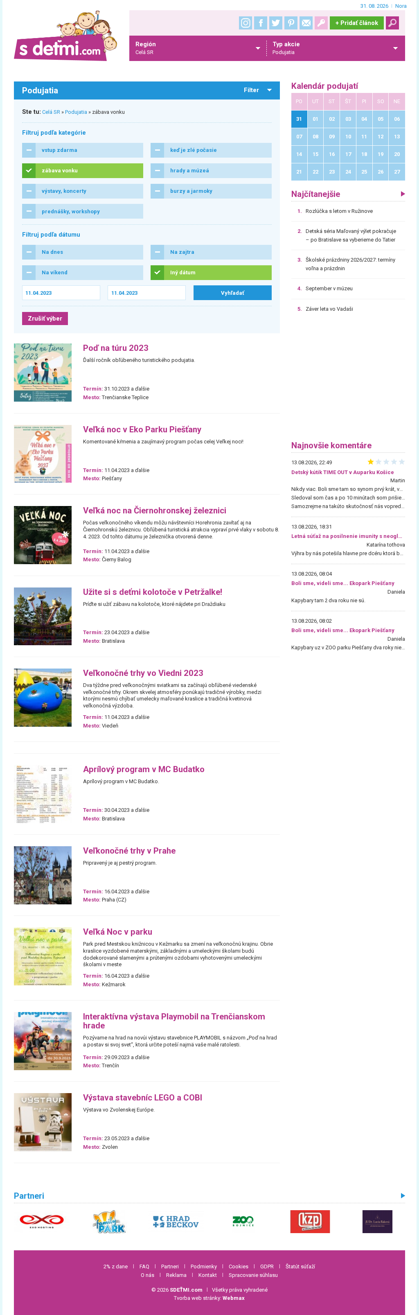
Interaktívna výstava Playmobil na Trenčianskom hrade (174, 1021)
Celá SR (51, 112)
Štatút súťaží (300, 1266)
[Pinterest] (290, 22)
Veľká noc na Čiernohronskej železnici (154, 510)
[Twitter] (275, 22)
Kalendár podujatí (324, 86)
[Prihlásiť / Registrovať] (321, 22)
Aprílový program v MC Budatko (144, 769)
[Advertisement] (348, 379)
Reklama (176, 1275)
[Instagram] (245, 22)
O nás (147, 1275)
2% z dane (116, 1266)
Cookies (238, 1266)
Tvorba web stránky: (209, 1298)
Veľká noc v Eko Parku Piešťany (142, 429)
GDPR (267, 1266)
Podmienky (204, 1266)
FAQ (144, 1266)
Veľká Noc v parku (117, 932)
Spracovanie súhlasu (253, 1275)
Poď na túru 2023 (116, 348)
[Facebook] (260, 22)
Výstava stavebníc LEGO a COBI (142, 1098)
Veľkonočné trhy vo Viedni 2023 (143, 673)
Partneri (170, 1266)
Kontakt (207, 1275)
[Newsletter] (306, 22)
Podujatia (76, 112)
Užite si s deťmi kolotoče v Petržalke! (152, 592)
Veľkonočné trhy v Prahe (129, 851)
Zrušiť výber (45, 318)
